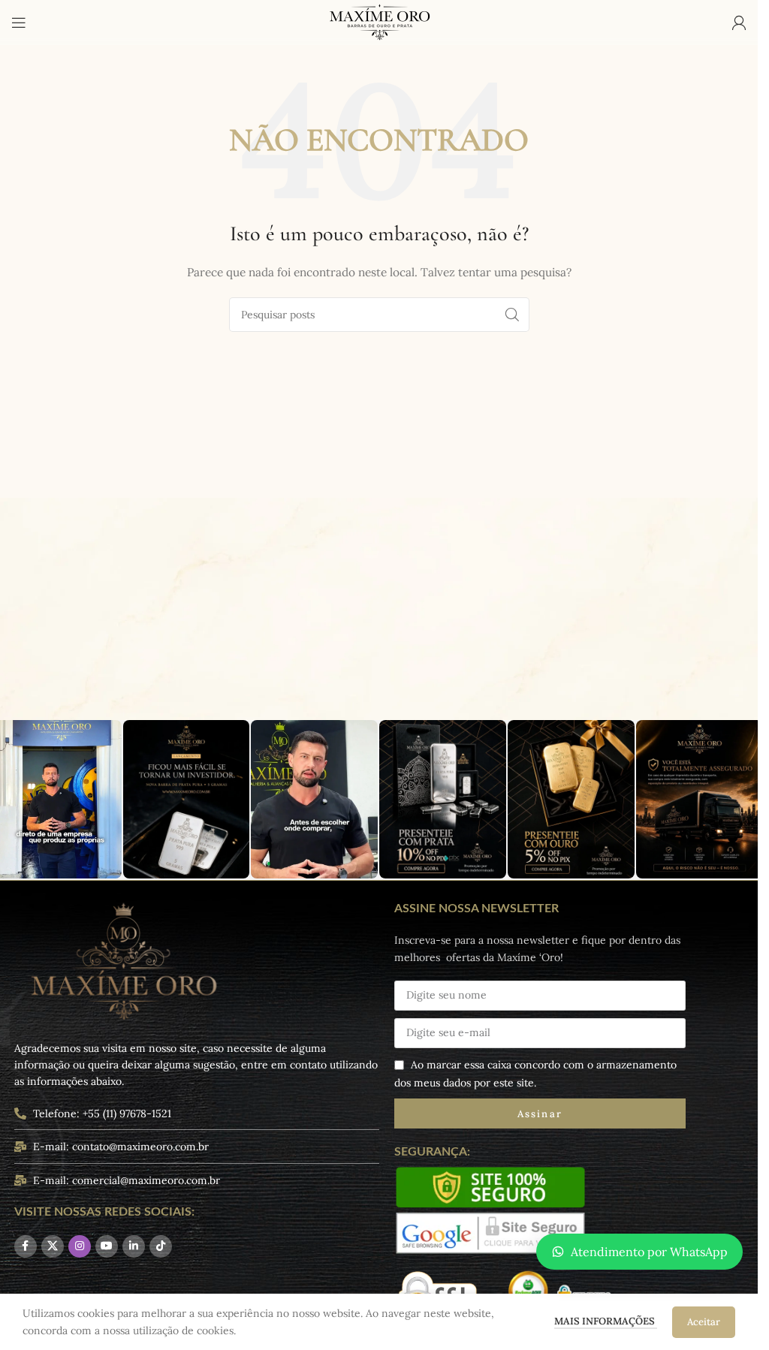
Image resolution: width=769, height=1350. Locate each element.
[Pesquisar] (512, 314)
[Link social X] (52, 1246)
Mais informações (605, 1321)
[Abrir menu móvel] (19, 23)
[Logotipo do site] (379, 22)
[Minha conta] (739, 23)
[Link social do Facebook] (25, 1246)
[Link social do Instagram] (79, 1246)
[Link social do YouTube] (106, 1246)
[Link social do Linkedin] (133, 1246)
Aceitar (703, 1321)
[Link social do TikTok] (160, 1246)
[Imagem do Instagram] (186, 799)
